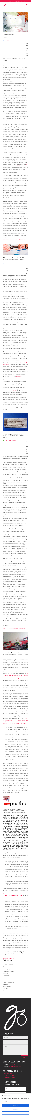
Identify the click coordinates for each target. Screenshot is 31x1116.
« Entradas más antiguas (8, 958)
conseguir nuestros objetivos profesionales (12, 895)
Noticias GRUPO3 (7, 984)
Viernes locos (6, 993)
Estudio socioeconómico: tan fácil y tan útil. (13, 258)
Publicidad (5, 988)
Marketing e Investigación (8, 982)
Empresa (5, 656)
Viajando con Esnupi (8, 1073)
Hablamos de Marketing (8, 971)
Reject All (15, 1113)
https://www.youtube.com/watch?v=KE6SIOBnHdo (14, 628)
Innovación (5, 973)
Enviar (24, 1057)
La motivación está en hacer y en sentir (12, 809)
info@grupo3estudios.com (15, 1066)
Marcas (4, 977)
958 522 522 (12, 1064)
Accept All (15, 1105)
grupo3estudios (8, 36)
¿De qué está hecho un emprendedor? (12, 653)
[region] (15, 1104)
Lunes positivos (6, 975)
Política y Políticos (7, 986)
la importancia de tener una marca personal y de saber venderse (15, 675)
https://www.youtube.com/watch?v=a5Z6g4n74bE (14, 239)
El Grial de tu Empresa (23, 654)
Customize (15, 1109)
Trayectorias (5, 991)
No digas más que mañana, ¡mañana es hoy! (13, 434)
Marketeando (23, 812)
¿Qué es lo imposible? (8, 34)
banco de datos (13, 390)
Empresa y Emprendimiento (13, 656)
